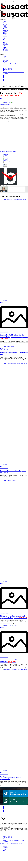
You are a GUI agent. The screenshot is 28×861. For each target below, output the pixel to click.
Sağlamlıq (5, 36)
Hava (6, 1)
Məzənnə (5, 61)
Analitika (5, 31)
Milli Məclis (5, 49)
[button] (5, 164)
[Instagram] (3, 78)
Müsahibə (5, 33)
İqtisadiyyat (5, 24)
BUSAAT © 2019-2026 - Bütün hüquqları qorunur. (11, 843)
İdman (4, 32)
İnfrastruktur (5, 44)
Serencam (5, 43)
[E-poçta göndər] (4, 163)
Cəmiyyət (5, 27)
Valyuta (2, 1)
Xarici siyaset (5, 45)
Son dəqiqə (3, 772)
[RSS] (3, 82)
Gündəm (4, 21)
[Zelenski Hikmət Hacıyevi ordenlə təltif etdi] (8, 346)
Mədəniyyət (5, 30)
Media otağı (5, 60)
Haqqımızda (5, 56)
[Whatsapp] (3, 80)
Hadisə (4, 25)
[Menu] (0, 10)
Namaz (10, 1)
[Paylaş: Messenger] (5, 158)
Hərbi (4, 38)
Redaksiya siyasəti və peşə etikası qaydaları (12, 63)
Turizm (4, 51)
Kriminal (5, 41)
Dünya (4, 26)
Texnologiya (5, 34)
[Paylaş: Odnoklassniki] (6, 161)
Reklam (4, 58)
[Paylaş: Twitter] (5, 155)
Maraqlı (4, 39)
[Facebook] (3, 75)
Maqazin (4, 28)
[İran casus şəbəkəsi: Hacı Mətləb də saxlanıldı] (9, 102)
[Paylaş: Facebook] (5, 154)
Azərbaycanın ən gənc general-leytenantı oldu (9, 89)
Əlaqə (4, 57)
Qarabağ (4, 47)
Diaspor (4, 37)
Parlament (5, 48)
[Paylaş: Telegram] (5, 159)
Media (4, 42)
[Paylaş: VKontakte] (5, 160)
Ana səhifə (5, 846)
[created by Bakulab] (15, 858)
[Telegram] (3, 79)
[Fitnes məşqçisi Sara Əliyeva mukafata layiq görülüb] (10, 625)
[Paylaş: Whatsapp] (5, 156)
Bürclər (14, 1)
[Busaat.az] (14, 9)
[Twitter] (3, 76)
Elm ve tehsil (5, 50)
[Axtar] (14, 18)
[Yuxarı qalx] (0, 860)
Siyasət (4, 22)
